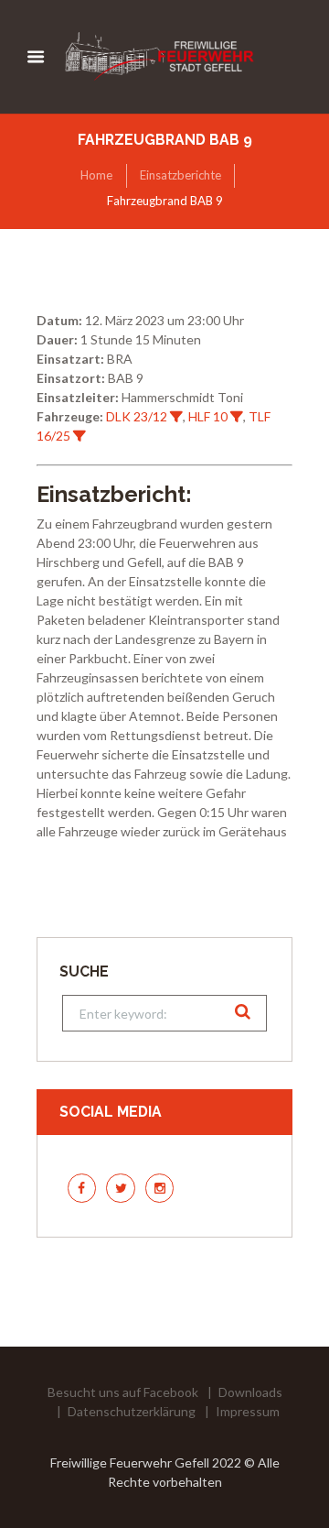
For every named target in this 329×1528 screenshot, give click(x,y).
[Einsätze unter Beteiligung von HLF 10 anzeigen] (236, 416)
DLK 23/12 (136, 416)
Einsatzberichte (180, 175)
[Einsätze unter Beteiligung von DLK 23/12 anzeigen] (176, 416)
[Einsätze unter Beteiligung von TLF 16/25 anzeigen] (79, 436)
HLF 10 (208, 416)
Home (96, 175)
